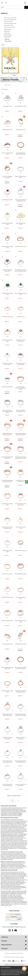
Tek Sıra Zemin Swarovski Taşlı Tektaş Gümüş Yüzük (20, 715)
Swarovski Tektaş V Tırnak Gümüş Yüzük (20, 785)
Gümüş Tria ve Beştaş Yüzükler (10, 19)
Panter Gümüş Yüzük (20, 129)
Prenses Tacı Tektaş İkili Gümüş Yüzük (7, 177)
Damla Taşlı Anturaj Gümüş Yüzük (20, 294)
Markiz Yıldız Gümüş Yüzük (7, 597)
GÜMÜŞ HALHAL (7, 33)
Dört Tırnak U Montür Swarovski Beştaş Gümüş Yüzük (7, 411)
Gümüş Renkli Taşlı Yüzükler (9, 27)
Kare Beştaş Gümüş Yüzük (7, 386)
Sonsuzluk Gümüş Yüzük (7, 644)
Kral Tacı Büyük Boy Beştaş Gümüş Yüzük (7, 457)
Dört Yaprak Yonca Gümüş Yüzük (7, 294)
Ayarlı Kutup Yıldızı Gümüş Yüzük (20, 621)
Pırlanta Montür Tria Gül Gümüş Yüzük (21, 481)
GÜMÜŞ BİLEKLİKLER (8, 35)
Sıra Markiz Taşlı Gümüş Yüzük (21, 598)
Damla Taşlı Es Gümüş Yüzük (20, 527)
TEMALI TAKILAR (8, 41)
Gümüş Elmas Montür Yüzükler (10, 23)
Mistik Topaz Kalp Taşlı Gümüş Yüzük (7, 270)
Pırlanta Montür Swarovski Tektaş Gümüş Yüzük (20, 691)
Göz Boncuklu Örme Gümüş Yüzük (7, 247)
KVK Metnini (12, 914)
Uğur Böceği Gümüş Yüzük (7, 199)
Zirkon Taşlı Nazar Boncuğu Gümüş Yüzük (7, 668)
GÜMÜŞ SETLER (7, 31)
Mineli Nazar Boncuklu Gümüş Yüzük (20, 340)
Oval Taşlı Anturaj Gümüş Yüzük (7, 340)
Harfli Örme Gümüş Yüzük (20, 246)
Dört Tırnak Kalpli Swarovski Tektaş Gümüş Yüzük (20, 761)
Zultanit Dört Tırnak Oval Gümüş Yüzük (7, 364)
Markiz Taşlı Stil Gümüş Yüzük (7, 551)
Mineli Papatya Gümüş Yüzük (20, 224)
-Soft (6, 964)
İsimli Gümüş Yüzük (21, 316)
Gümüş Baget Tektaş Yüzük (20, 106)
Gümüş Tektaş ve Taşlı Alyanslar (10, 17)
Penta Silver (7, 85)
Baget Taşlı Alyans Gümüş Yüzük (20, 177)
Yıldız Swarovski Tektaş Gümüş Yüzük (7, 738)
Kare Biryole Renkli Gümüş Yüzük (7, 224)
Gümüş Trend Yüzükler (8, 25)
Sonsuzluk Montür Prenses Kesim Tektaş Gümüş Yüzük (20, 270)
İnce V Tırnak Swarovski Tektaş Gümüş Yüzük (7, 761)
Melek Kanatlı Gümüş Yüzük (20, 573)
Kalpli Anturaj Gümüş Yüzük (7, 620)
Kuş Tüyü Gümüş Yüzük (7, 573)
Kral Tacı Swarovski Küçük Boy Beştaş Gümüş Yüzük (20, 457)
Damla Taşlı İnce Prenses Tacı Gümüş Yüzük (7, 527)
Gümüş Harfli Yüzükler (8, 21)
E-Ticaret (9, 964)
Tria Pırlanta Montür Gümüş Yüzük (7, 504)
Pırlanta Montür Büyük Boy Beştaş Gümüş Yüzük (20, 434)
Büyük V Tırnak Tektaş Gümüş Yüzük (20, 738)
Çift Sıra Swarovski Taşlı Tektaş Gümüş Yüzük (7, 785)
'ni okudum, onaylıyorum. (14, 915)
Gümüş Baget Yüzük (7, 106)
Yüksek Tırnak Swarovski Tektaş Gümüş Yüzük (7, 715)
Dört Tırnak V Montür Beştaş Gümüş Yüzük (20, 411)
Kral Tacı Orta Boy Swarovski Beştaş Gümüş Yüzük (20, 388)
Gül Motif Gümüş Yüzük (7, 129)
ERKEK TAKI (7, 39)
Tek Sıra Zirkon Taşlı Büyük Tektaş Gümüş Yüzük (20, 200)
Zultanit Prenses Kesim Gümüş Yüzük (20, 364)
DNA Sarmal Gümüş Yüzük (20, 550)
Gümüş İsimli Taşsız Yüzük (7, 316)
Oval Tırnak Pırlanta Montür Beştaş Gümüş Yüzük (7, 481)
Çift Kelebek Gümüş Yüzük (20, 644)
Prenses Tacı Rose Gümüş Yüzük (7, 153)
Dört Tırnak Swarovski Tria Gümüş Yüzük (20, 504)
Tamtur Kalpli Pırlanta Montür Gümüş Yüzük (20, 153)
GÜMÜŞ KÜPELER (7, 36)
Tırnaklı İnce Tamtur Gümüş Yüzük (7, 691)
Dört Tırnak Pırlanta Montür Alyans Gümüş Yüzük (20, 668)
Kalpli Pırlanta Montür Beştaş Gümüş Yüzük (7, 434)
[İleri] (18, 800)
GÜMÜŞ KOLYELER (7, 29)
